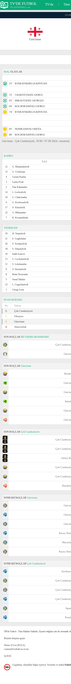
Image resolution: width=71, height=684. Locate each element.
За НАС (8, 656)
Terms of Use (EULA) (14, 645)
